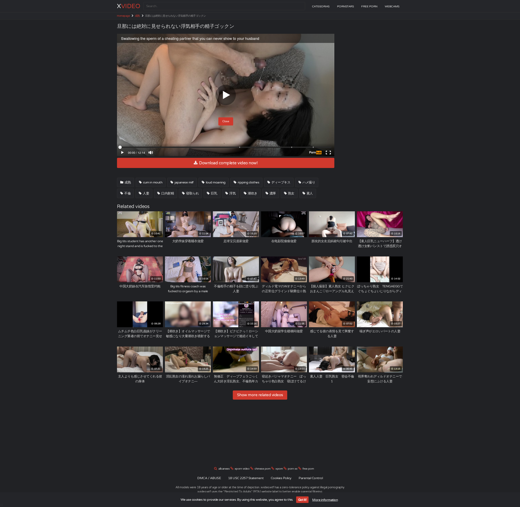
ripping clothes (248, 182)
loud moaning (215, 182)
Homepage (123, 15)
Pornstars (345, 6)
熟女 (290, 193)
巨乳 (213, 193)
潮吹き (252, 193)
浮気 (232, 193)
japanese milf (184, 182)
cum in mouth (152, 182)
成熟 (137, 15)
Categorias (321, 6)
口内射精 (167, 193)
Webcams (392, 6)
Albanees (224, 468)
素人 (309, 193)
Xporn (279, 468)
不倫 (127, 193)
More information (325, 500)
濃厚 (272, 193)
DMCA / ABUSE (209, 478)
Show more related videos (260, 395)
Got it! (302, 499)
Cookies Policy (281, 478)
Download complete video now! (228, 163)
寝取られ (192, 193)
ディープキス (280, 182)
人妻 (145, 193)
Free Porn (369, 6)
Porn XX (293, 468)
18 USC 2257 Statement (246, 478)
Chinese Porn (263, 468)
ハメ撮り (308, 182)
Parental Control (311, 478)
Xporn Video (242, 468)
